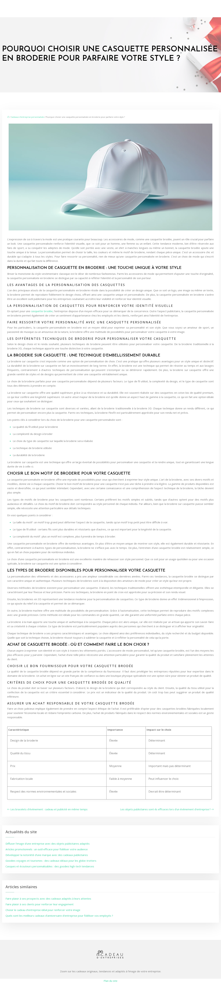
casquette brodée (41, 311)
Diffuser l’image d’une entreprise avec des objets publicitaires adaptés (48, 843)
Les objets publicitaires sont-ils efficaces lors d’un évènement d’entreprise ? (165, 809)
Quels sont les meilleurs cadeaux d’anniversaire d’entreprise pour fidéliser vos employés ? (59, 915)
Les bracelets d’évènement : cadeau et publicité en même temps (49, 809)
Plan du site (110, 980)
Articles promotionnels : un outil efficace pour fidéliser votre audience (47, 849)
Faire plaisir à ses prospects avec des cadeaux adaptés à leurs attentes (48, 898)
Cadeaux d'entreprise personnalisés (27, 117)
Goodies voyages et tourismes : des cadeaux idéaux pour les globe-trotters (51, 860)
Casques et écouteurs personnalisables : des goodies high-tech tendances (50, 866)
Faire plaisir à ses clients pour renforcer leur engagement (40, 904)
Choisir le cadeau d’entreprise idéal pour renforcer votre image (43, 910)
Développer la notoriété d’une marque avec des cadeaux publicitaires (47, 855)
